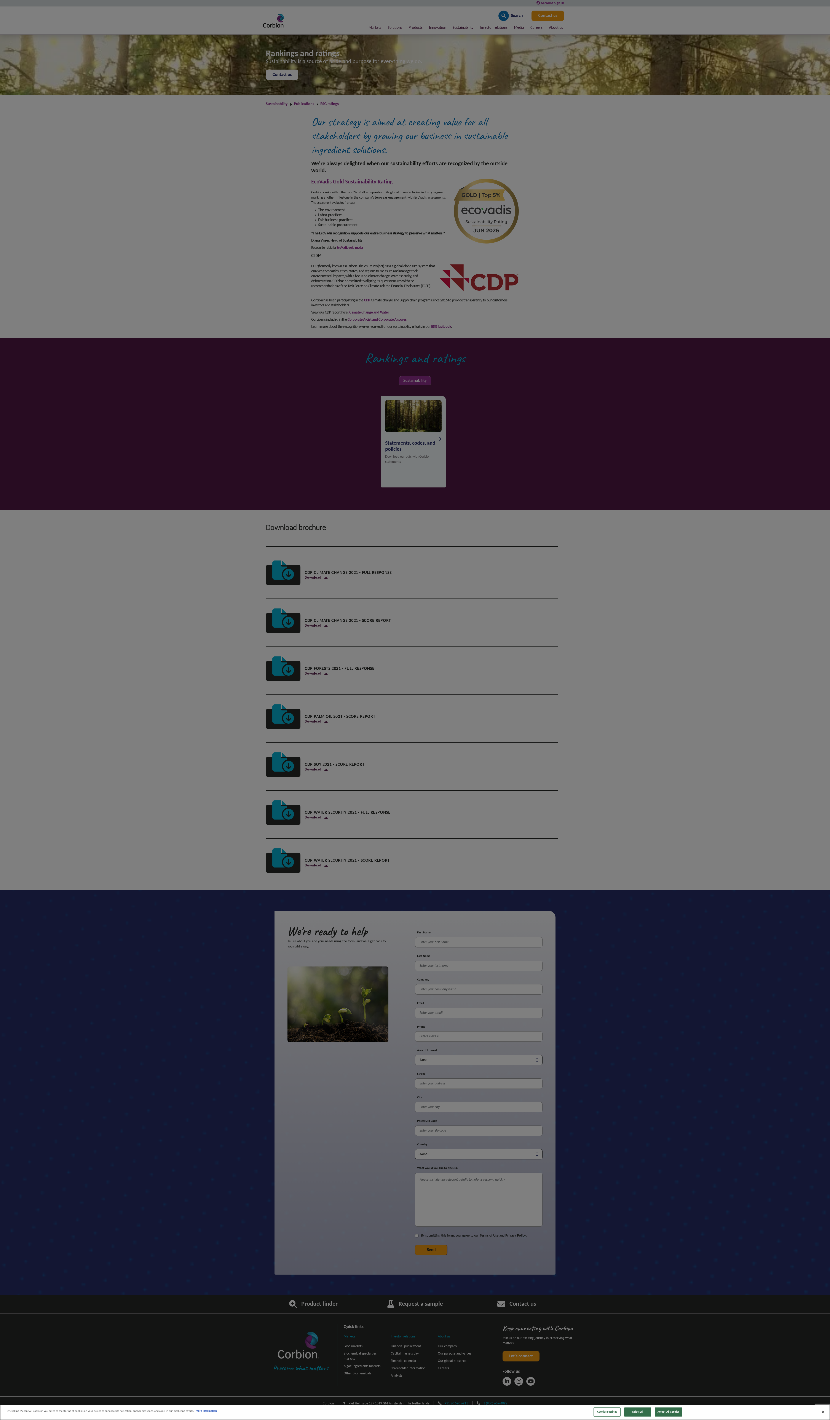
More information (206, 1411)
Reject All (637, 1411)
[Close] (823, 1412)
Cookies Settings (607, 1411)
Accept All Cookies (668, 1411)
